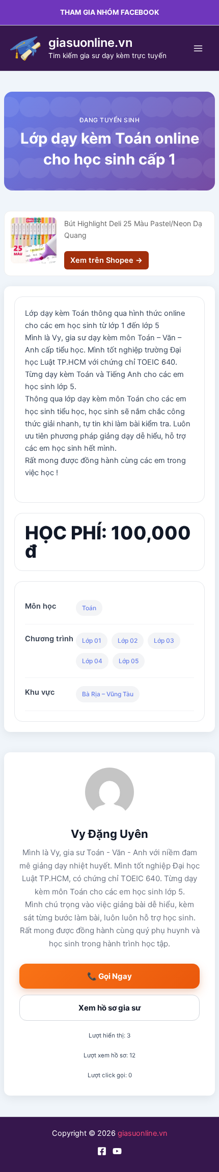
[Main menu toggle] (198, 48)
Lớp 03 (164, 640)
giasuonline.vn (90, 42)
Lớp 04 (92, 661)
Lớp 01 (91, 640)
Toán (89, 608)
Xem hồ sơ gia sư (109, 1008)
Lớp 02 (128, 640)
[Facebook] (101, 1151)
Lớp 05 (129, 661)
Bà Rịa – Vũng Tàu (107, 694)
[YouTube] (117, 1151)
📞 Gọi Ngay (109, 976)
